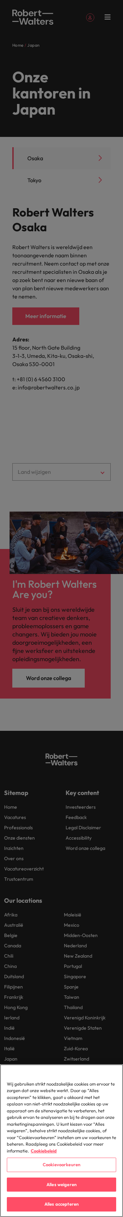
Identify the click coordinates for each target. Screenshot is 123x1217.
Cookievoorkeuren (61, 1164)
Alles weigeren (61, 1184)
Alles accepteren (61, 1204)
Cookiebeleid (44, 1151)
